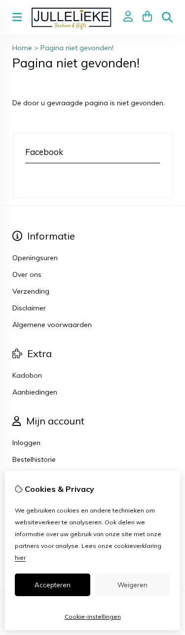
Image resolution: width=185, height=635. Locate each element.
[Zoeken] (167, 17)
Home (22, 47)
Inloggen (26, 442)
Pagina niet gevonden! (76, 47)
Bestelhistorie (34, 459)
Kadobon (27, 375)
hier (20, 557)
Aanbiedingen (34, 392)
